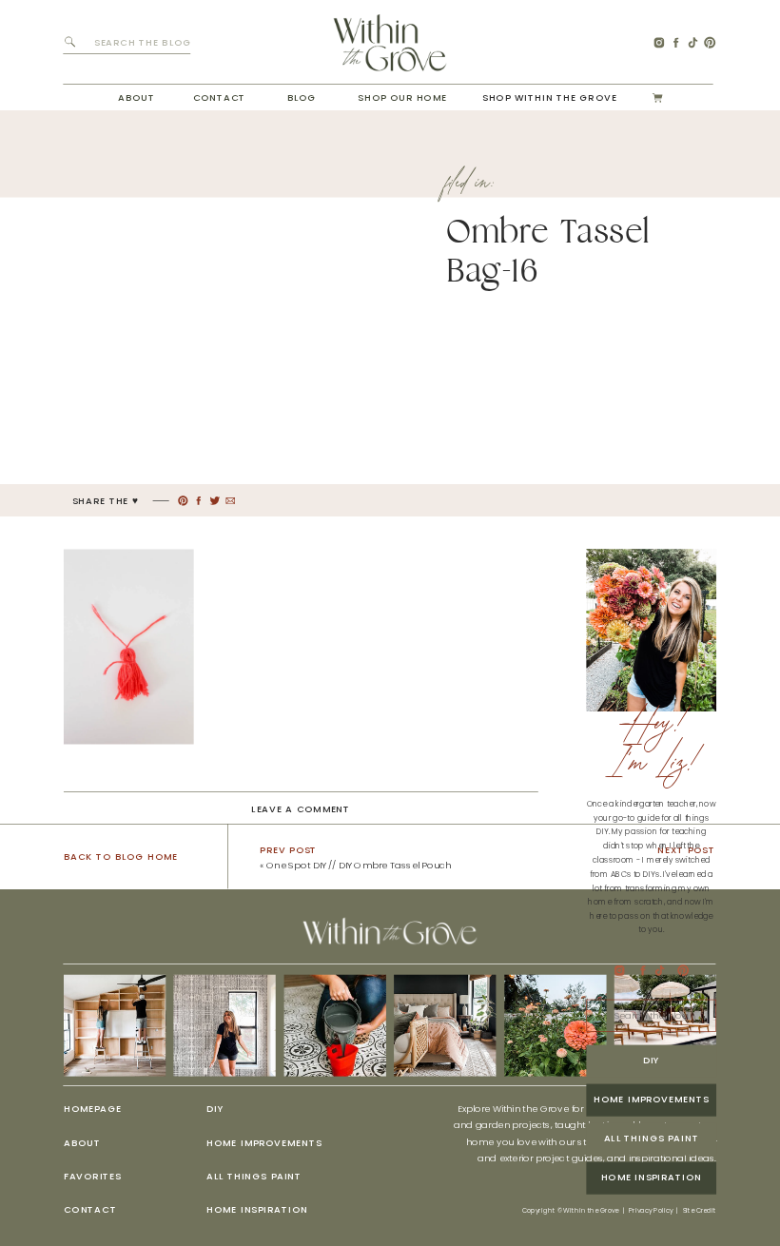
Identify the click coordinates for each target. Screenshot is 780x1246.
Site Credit (700, 1211)
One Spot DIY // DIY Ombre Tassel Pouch (358, 865)
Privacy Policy (651, 1211)
